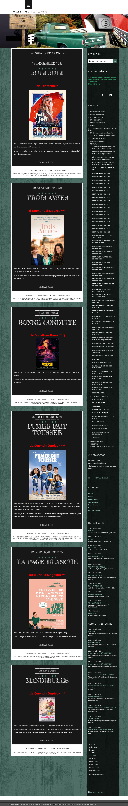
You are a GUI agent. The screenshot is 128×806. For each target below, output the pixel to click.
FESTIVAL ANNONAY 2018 (101, 211)
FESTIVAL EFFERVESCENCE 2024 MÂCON (103, 317)
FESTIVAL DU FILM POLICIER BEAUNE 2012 (102, 247)
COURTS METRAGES (97, 141)
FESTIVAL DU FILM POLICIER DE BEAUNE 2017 (103, 285)
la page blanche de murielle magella (30, 656)
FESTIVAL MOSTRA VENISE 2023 (103, 347)
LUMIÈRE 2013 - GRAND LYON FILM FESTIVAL (102, 383)
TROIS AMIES (47, 197)
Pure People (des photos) (97, 463)
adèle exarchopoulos (57, 539)
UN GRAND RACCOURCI (97, 556)
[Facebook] (95, 95)
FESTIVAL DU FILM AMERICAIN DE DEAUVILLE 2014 (103, 242)
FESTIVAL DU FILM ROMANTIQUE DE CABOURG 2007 (103, 290)
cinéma (26, 174)
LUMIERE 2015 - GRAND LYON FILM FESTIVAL (102, 367)
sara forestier (70, 298)
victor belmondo (40, 175)
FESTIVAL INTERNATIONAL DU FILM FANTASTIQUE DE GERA (102, 339)
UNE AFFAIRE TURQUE (96, 567)
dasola (90, 642)
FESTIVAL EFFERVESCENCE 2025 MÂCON (103, 323)
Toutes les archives (96, 774)
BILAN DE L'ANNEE (98, 402)
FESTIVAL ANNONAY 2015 (101, 201)
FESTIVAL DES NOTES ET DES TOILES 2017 (102, 236)
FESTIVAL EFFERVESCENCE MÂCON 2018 (103, 328)
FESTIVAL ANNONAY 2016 (101, 204)
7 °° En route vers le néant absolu (101, 133)
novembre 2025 (94, 770)
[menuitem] (17, 11)
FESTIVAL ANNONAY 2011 (101, 187)
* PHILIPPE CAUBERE (97, 112)
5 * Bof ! (40, 170)
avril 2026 (92, 756)
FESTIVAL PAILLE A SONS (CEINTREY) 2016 (103, 351)
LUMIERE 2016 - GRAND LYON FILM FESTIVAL (102, 372)
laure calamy (55, 402)
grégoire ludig (46, 300)
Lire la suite (46, 162)
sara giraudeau (55, 656)
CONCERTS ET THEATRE (100, 409)
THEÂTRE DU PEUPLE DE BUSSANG (102, 447)
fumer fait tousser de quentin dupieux (31, 536)
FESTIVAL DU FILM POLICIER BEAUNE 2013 (102, 252)
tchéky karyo (65, 402)
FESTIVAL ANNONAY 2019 (101, 215)
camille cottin (58, 298)
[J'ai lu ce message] (126, 804)
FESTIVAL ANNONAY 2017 (101, 208)
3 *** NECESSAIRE (40, 399)
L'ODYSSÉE (92, 613)
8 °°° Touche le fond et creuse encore (102, 135)
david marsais (76, 402)
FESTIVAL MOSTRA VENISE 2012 (103, 343)
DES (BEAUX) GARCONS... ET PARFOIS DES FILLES (103, 417)
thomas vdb (47, 404)
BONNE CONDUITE (47, 322)
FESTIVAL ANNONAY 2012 (101, 190)
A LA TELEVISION (98, 399)
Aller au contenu (7, 2)
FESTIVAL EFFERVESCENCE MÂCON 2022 (103, 333)
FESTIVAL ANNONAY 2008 (101, 177)
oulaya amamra (38, 538)
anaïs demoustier (69, 536)
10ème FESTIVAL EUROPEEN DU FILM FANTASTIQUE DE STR (103, 147)
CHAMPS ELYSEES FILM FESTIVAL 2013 (103, 169)
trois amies (21, 298)
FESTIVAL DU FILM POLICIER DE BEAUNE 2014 (103, 269)
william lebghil (63, 175)
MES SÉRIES (94, 444)
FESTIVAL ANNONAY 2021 (101, 221)
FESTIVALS (94, 144)
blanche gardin (71, 538)
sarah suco (66, 656)
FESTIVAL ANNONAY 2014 (101, 197)
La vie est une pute (96, 441)
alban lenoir (52, 175)
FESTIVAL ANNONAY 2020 (101, 218)
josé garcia (60, 174)
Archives (30, 12)
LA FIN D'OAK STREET (96, 548)
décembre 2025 (94, 767)
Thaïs (90, 718)
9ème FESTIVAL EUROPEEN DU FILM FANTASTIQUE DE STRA (103, 163)
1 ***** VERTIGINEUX (97, 114)
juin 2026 (92, 750)
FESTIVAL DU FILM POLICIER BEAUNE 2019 (102, 263)
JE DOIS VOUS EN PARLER (99, 396)
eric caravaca (69, 300)
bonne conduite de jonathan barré (31, 402)
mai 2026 (92, 753)
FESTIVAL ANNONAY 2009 (101, 180)
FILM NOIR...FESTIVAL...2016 (101, 362)
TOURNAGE (96, 437)
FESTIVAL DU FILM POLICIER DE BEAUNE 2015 (103, 274)
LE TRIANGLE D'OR (95, 586)
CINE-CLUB (96, 406)
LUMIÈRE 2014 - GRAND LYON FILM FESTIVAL (102, 388)
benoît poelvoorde (41, 539)
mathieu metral (57, 300)
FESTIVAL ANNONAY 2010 (101, 184)
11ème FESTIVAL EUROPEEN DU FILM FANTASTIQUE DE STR (103, 153)
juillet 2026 (93, 747)
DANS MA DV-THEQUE (100, 413)
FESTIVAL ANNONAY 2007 (101, 173)
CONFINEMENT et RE (97, 138)
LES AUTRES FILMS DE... (100, 425)
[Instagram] (103, 95)
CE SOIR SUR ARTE (95, 575)
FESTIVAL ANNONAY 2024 (101, 228)
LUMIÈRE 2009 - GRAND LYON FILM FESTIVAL (102, 378)
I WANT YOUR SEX (95, 594)
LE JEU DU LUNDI (98, 422)
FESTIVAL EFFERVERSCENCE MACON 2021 (103, 301)
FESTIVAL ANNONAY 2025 (101, 232)
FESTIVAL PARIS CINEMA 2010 (102, 355)
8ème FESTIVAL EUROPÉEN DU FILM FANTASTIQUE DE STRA (103, 158)
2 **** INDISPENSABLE (41, 295)
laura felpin (51, 174)
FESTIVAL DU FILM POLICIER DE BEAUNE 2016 (103, 279)
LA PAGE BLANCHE (47, 562)
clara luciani (41, 174)
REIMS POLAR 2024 (98, 393)
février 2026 (93, 761)
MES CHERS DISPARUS (100, 428)
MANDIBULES (47, 680)
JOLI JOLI (47, 73)
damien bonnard (34, 300)
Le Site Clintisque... (94, 460)
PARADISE (92, 531)
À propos (43, 12)
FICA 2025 (95, 359)
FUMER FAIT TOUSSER (47, 429)
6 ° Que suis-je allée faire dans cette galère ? (102, 129)
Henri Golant (93, 505)
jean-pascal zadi (26, 538)
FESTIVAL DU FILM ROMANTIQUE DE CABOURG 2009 (103, 296)
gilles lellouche (57, 536)
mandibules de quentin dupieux (28, 752)
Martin (90, 631)
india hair (49, 298)
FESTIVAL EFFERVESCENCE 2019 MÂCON (103, 312)
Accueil (17, 12)
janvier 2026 (93, 764)
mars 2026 (92, 759)
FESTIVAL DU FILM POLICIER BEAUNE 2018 (102, 258)
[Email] (28, 4)
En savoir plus (93, 804)
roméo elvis (52, 753)
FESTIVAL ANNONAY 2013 (101, 194)
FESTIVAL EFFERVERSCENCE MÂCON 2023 (103, 306)
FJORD (90, 539)
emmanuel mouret (32, 298)
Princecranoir (93, 675)
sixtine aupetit (57, 404)
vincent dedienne (71, 174)
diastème (33, 174)
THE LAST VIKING (94, 603)
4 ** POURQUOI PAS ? (97, 123)
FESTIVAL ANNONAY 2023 (101, 225)
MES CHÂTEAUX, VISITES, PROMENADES (100, 433)
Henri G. (91, 653)
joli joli (21, 174)
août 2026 (92, 744)
